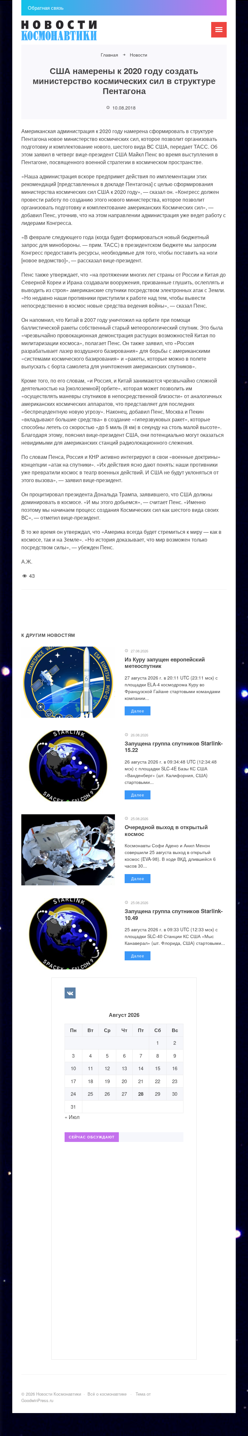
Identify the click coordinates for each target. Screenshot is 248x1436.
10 (73, 1068)
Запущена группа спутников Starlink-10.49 (174, 914)
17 (73, 1081)
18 (90, 1081)
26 (107, 1093)
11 (90, 1068)
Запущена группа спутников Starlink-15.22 (174, 746)
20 (124, 1081)
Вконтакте (70, 992)
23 (174, 1081)
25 (90, 1093)
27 (124, 1093)
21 (140, 1081)
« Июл (72, 1117)
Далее (137, 710)
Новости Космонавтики (69, 33)
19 (107, 1081)
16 (174, 1068)
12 (107, 1068)
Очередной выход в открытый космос (166, 830)
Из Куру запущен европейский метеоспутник (165, 662)
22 (157, 1081)
